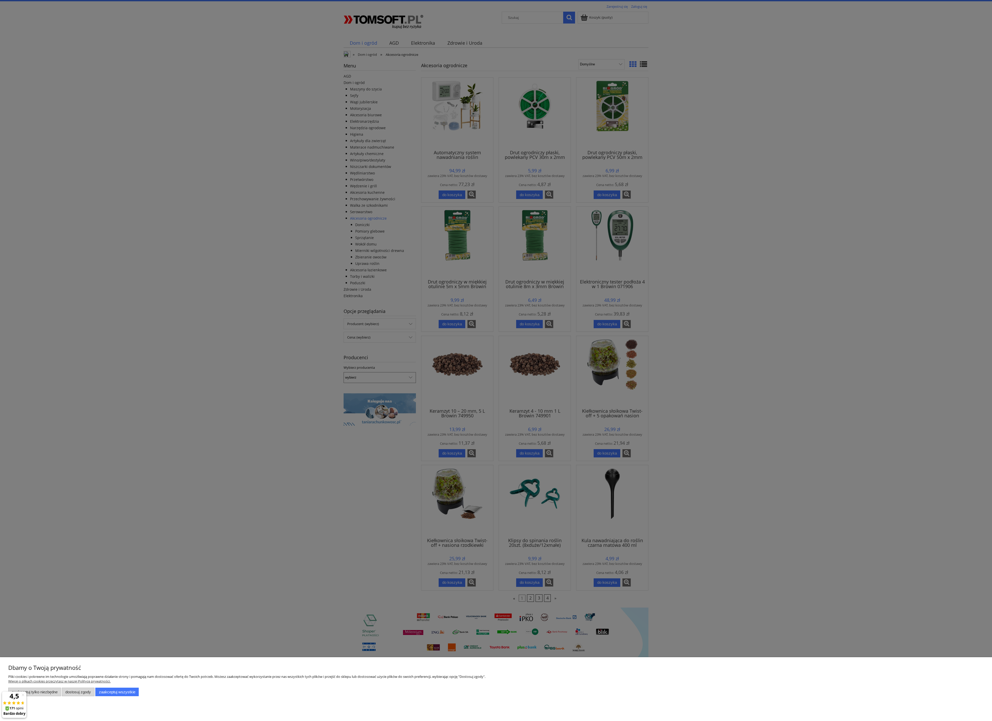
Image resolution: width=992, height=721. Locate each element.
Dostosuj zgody (78, 692)
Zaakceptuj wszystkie (117, 692)
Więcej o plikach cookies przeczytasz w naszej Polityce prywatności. (59, 681)
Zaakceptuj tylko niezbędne (35, 692)
